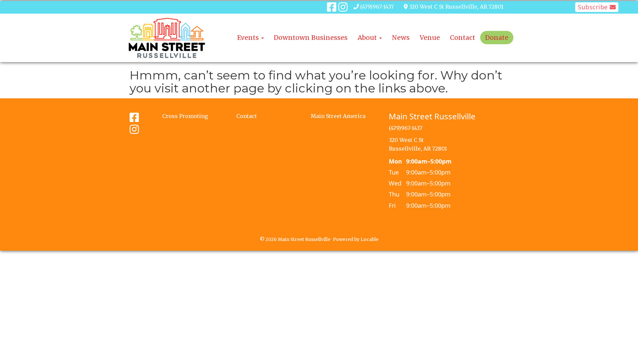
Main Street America (338, 116)
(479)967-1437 (377, 6)
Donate (496, 38)
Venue (430, 38)
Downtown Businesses (311, 38)
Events (249, 38)
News (401, 38)
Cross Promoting (185, 116)
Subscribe (593, 7)
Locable (369, 239)
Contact (462, 38)
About (368, 38)
